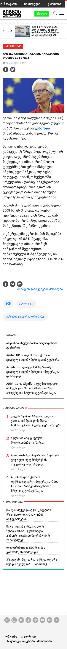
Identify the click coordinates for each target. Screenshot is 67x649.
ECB (8, 303)
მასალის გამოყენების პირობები (40, 289)
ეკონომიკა (13, 46)
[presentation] (4, 31)
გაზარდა (42, 128)
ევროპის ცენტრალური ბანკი (25, 316)
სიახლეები (32, 3)
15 (7, 620)
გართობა (54, 3)
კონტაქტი (11, 636)
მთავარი (10, 3)
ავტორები (28, 636)
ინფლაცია (26, 303)
